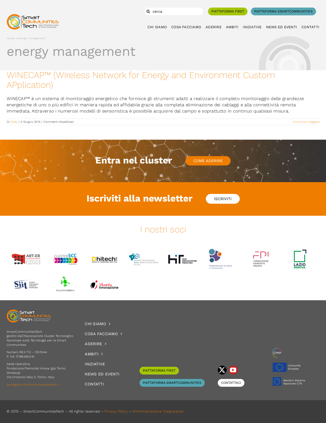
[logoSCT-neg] (29, 311)
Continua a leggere (306, 121)
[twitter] (222, 370)
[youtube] (233, 370)
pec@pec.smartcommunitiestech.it (33, 384)
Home (11, 38)
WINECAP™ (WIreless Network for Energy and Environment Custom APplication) (141, 80)
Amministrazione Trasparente (157, 411)
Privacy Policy (116, 411)
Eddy (14, 121)
